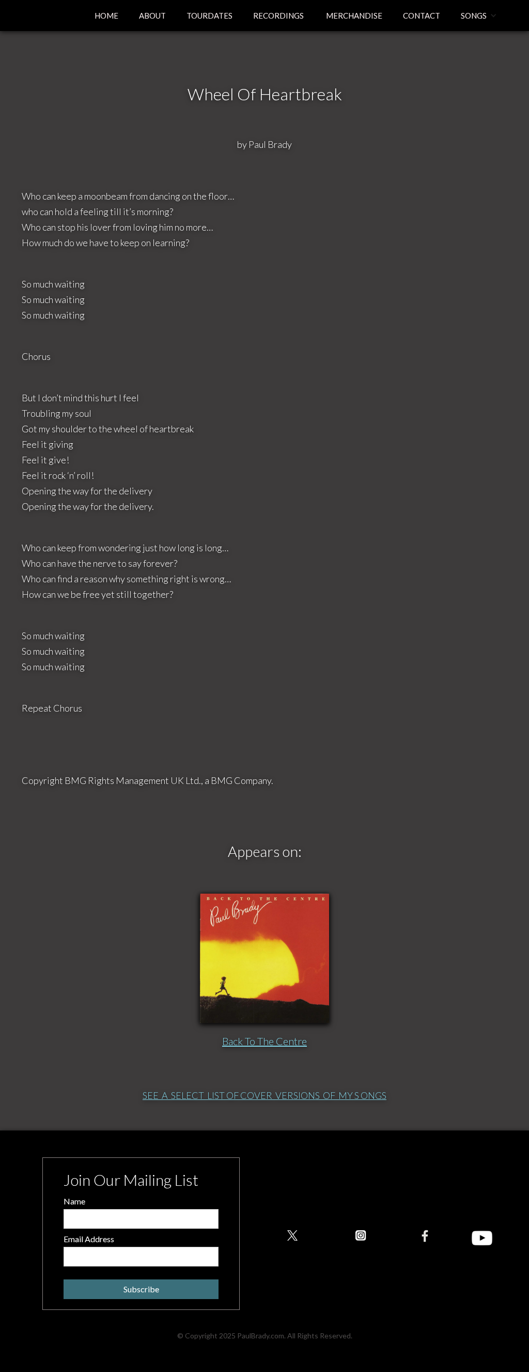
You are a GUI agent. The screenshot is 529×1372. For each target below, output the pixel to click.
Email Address (89, 1239)
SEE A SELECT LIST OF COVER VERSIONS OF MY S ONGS (264, 1095)
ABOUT (152, 15)
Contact (421, 15)
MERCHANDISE (353, 15)
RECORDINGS (278, 15)
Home (106, 15)
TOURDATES (209, 15)
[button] (478, 15)
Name (74, 1201)
